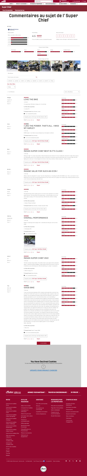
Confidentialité (29, 461)
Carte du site (21, 461)
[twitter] (73, 461)
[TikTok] (79, 461)
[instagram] (69, 461)
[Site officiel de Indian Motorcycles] (3, 1)
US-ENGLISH (74, 392)
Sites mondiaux (56, 461)
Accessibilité (49, 461)
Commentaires (19, 10)
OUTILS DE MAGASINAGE (51, 3)
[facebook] (66, 461)
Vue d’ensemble (7, 10)
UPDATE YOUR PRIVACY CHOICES (43, 370)
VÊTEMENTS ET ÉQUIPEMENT (36, 3)
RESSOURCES (73, 3)
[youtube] (76, 461)
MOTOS (11, 3)
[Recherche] (52, 1)
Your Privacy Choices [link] (38, 461)
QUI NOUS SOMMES (63, 3)
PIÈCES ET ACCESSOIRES (21, 3)
